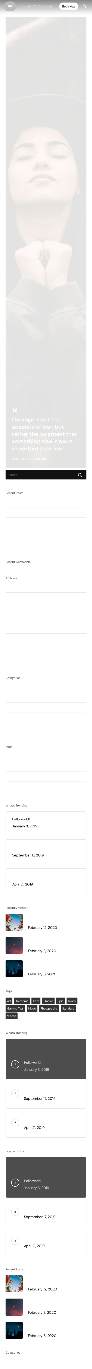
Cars (36, 1001)
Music (10, 717)
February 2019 (17, 648)
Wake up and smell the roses (29, 543)
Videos (11, 1016)
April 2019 (14, 628)
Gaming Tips (15, 1008)
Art (9, 1001)
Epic (60, 1001)
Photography (49, 1008)
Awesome (21, 1001)
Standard (68, 1008)
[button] (10, 6)
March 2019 (15, 638)
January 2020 (17, 597)
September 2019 (19, 607)
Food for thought (19, 687)
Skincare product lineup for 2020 (33, 532)
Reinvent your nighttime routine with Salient (41, 512)
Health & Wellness (20, 707)
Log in (10, 756)
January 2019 (16, 659)
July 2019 (13, 618)
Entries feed (16, 766)
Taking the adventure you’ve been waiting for (42, 522)
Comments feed (19, 776)
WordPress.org (17, 786)
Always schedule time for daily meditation (40, 502)
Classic (48, 1001)
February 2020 (18, 587)
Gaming (12, 697)
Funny (72, 1001)
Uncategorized (17, 728)
